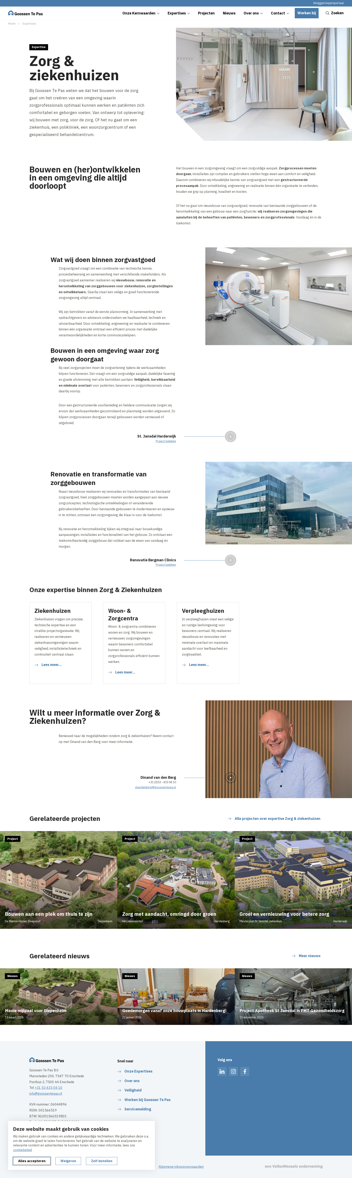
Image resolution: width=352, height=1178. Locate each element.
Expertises (29, 23)
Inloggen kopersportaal (328, 3)
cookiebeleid (22, 1150)
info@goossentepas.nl (45, 1093)
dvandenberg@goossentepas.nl (155, 787)
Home (11, 23)
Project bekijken (166, 441)
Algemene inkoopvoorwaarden (181, 1167)
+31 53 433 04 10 (48, 1088)
